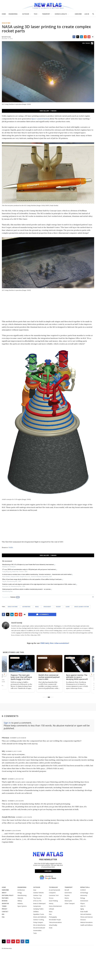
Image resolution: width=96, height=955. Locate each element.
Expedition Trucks (38, 914)
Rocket (58, 606)
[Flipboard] (89, 36)
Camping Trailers (38, 909)
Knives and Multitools (39, 917)
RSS (3, 914)
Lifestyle (51, 909)
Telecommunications (55, 922)
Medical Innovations (86, 922)
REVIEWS (4, 901)
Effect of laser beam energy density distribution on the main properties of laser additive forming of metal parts (32, 579)
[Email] (92, 36)
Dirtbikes (36, 911)
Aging (82, 909)
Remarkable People (55, 920)
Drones (51, 898)
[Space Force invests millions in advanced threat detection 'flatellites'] (76, 663)
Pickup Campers (38, 922)
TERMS (4, 906)
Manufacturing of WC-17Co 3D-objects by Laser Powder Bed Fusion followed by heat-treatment (28, 564)
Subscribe (48, 871)
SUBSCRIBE (78, 14)
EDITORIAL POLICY (7, 895)
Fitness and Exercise (86, 917)
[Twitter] (77, 36)
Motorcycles (68, 901)
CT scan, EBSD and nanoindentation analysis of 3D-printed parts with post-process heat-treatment (29, 569)
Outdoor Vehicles (38, 893)
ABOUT (4, 893)
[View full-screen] (92, 43)
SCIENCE (83, 890)
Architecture (21, 890)
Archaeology (84, 893)
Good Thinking (53, 901)
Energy (20, 893)
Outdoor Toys (37, 895)
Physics (82, 903)
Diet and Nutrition (85, 914)
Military (20, 901)
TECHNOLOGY (53, 887)
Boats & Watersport (39, 903)
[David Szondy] (5, 625)
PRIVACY (4, 909)
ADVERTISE (5, 903)
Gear (34, 890)
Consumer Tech (54, 895)
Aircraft (67, 890)
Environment (84, 901)
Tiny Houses (37, 898)
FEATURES (5, 898)
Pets (50, 914)
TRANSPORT (46, 14)
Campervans (37, 906)
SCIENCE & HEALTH (61, 14)
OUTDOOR (25, 14)
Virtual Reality (53, 925)
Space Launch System (40, 119)
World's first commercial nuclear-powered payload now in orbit (19, 677)
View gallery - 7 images (48, 111)
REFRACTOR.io (85, 887)
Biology (82, 898)
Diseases (83, 920)
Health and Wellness (86, 925)
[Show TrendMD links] (93, 597)
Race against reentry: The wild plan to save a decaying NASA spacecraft (48, 677)
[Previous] (5, 674)
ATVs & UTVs (37, 901)
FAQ (3, 917)
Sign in (7, 722)
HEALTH (82, 906)
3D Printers (26, 606)
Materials (20, 898)
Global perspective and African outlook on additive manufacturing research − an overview (26, 589)
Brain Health (84, 911)
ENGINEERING (13, 14)
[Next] (91, 674)
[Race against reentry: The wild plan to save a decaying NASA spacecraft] (48, 663)
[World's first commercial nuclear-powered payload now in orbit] (20, 663)
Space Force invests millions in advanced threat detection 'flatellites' (73, 678)
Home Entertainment (55, 906)
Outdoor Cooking (38, 920)
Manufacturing (22, 895)
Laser (67, 606)
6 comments (44, 614)
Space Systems (6, 23)
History (51, 903)
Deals (50, 928)
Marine (67, 898)
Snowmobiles (37, 930)
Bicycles (67, 895)
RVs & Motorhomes (39, 925)
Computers (52, 893)
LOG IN (87, 14)
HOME (4, 14)
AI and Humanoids (54, 890)
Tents (35, 933)
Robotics (20, 903)
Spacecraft (47, 606)
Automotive (68, 893)
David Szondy (16, 623)
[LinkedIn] (81, 36)
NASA (11, 547)
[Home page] (48, 5)
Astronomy (83, 895)
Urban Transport (70, 903)
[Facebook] (74, 36)
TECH (35, 14)
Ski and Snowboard (39, 928)
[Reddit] (85, 36)
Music (50, 911)
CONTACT (5, 911)
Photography (53, 917)
